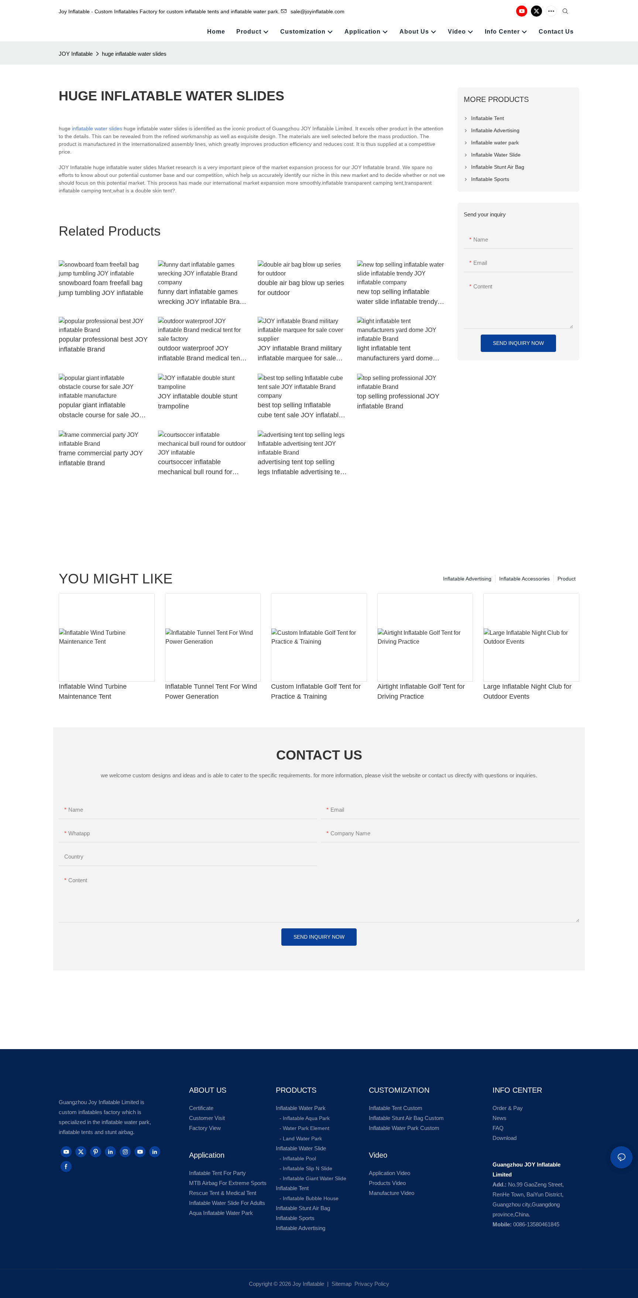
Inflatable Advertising (467, 579)
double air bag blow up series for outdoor (301, 288)
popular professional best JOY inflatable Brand (103, 344)
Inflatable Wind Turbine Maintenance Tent (93, 691)
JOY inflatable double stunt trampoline (197, 401)
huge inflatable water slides (134, 54)
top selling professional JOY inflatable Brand (398, 401)
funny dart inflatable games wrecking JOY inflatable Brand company (202, 297)
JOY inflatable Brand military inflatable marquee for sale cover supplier (300, 354)
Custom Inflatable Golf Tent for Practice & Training (316, 691)
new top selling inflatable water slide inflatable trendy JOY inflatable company (397, 297)
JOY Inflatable (76, 54)
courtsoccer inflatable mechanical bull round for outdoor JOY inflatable (195, 467)
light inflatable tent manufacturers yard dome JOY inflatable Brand (395, 354)
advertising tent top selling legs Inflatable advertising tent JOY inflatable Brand (302, 467)
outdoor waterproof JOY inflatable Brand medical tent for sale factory (200, 354)
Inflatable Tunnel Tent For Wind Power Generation (211, 691)
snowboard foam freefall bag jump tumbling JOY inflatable (101, 288)
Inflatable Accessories (524, 579)
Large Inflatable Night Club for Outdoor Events (527, 691)
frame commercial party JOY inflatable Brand (101, 458)
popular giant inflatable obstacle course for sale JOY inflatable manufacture (101, 410)
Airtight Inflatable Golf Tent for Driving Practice (421, 691)
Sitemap (340, 1284)
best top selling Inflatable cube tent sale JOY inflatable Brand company (300, 410)
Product (567, 579)
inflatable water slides (97, 128)
